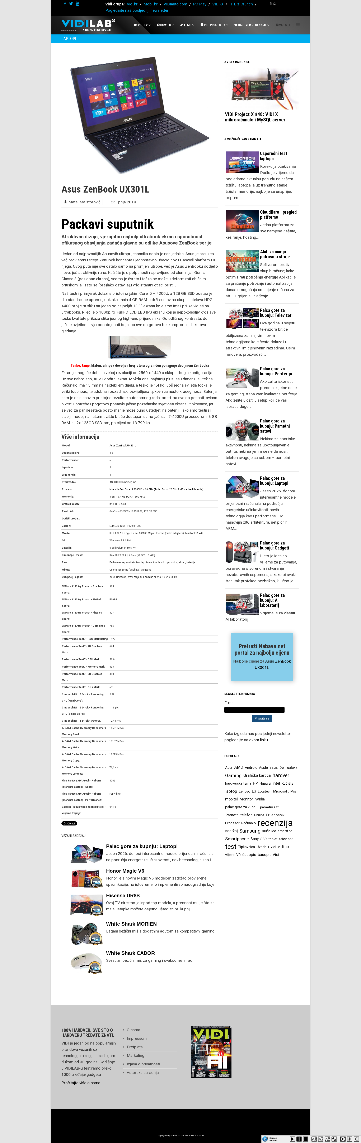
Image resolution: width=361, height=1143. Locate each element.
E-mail (229, 702)
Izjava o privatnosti (143, 1064)
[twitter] (71, 3)
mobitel (231, 799)
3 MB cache (184, 489)
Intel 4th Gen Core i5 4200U (125, 489)
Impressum (136, 1038)
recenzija (275, 823)
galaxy (292, 767)
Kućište (287, 783)
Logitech (265, 791)
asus (273, 767)
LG (254, 791)
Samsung (250, 831)
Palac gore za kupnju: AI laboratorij (272, 600)
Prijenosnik (275, 815)
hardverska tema (238, 783)
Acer (229, 767)
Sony (254, 839)
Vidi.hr (133, 4)
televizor (286, 839)
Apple (263, 767)
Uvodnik (263, 847)
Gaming (233, 775)
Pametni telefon (239, 815)
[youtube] (77, 3)
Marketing (135, 1055)
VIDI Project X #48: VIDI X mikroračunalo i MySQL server (255, 117)
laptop (231, 791)
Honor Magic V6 (125, 871)
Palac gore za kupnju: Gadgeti (274, 545)
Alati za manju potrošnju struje (275, 254)
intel (276, 783)
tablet (272, 839)
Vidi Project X (214, 25)
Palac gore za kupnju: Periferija (276, 371)
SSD (263, 839)
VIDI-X (218, 4)
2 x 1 (143, 489)
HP (255, 783)
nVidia (260, 799)
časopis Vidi (268, 854)
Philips (259, 815)
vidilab (283, 846)
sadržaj (231, 831)
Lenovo (244, 791)
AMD (238, 767)
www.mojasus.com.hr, (140, 577)
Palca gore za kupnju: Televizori (276, 313)
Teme (187, 25)
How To (165, 25)
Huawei (265, 783)
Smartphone (237, 838)
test (230, 847)
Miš (293, 791)
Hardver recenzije (252, 25)
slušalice (269, 831)
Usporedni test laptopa (273, 156)
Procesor (232, 823)
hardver (280, 775)
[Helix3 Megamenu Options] (298, 25)
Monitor (246, 799)
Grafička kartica (257, 775)
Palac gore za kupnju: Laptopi (142, 846)
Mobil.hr (151, 4)
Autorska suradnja (142, 1072)
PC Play (199, 4)
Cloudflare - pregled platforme (278, 214)
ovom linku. (259, 739)
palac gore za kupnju (241, 807)
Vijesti (284, 25)
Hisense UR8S (123, 895)
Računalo (248, 823)
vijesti (230, 855)
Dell (282, 767)
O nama (133, 1029)
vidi (273, 847)
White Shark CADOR (130, 953)
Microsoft (281, 791)
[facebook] (65, 3)
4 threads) (197, 489)
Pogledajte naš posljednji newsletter (137, 10)
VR (238, 855)
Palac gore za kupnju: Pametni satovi (275, 426)
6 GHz (174, 489)
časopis (249, 854)
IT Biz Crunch (241, 4)
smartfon (285, 831)
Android (251, 767)
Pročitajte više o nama (80, 1082)
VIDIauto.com (175, 4)
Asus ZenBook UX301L (122, 445)
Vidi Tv (142, 25)
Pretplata (134, 1047)
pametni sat (269, 807)
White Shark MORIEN (131, 924)
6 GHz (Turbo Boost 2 (158, 489)
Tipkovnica (246, 847)
